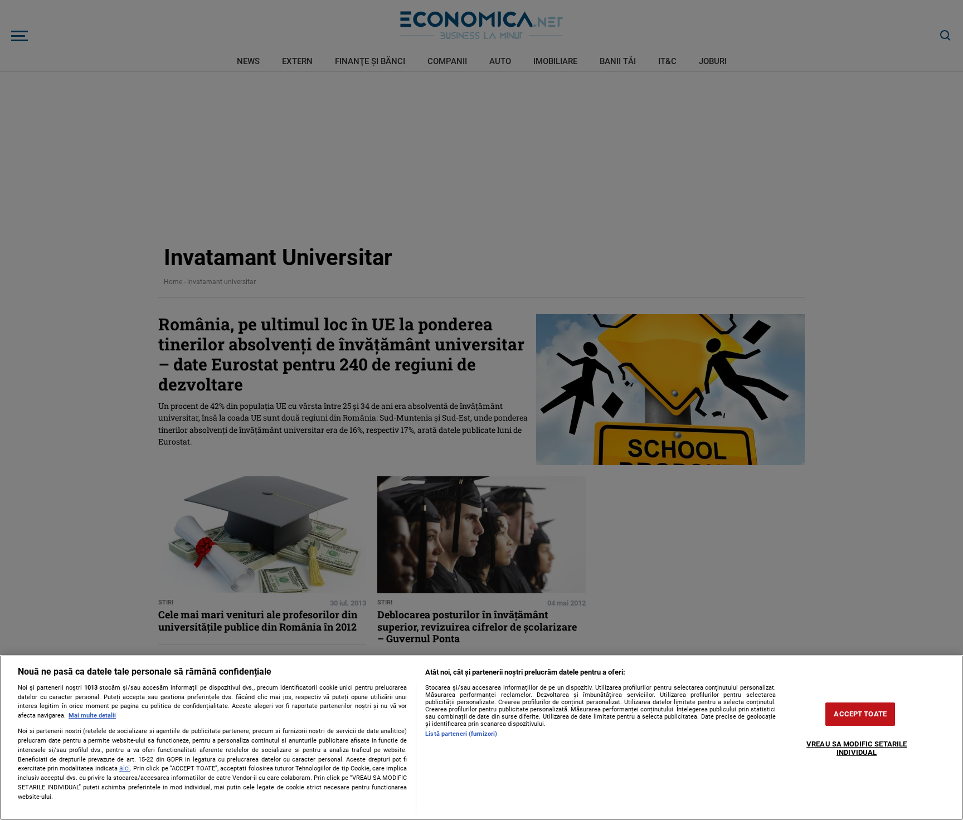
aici (124, 768)
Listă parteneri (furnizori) (461, 734)
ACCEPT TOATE (860, 714)
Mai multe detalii (92, 715)
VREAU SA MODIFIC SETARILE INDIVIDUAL (856, 748)
